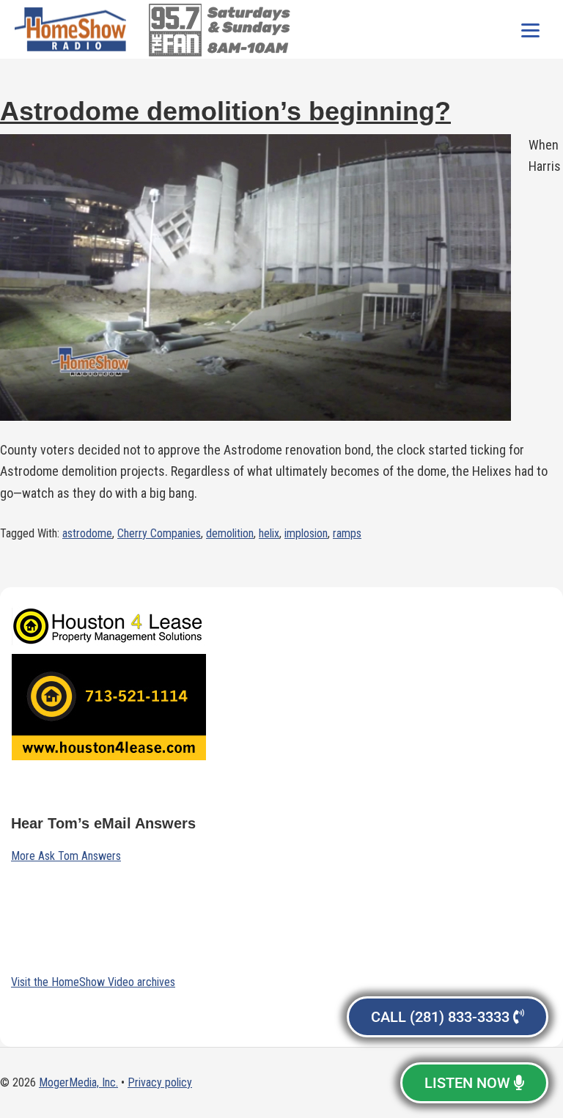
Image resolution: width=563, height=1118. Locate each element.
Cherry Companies (159, 533)
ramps (347, 533)
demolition (230, 533)
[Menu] (530, 29)
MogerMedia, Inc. (78, 1082)
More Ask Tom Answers (66, 856)
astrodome (87, 533)
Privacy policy (160, 1082)
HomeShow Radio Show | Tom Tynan (73, 29)
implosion (306, 533)
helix (269, 533)
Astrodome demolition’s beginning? (225, 111)
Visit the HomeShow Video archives (93, 982)
